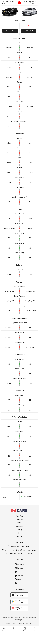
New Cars (19, 516)
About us (19, 536)
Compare (19, 526)
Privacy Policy (11, 623)
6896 (13, 547)
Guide (20, 523)
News (20, 533)
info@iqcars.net (25, 547)
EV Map (19, 530)
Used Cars (19, 519)
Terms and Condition (26, 623)
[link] (19, 594)
